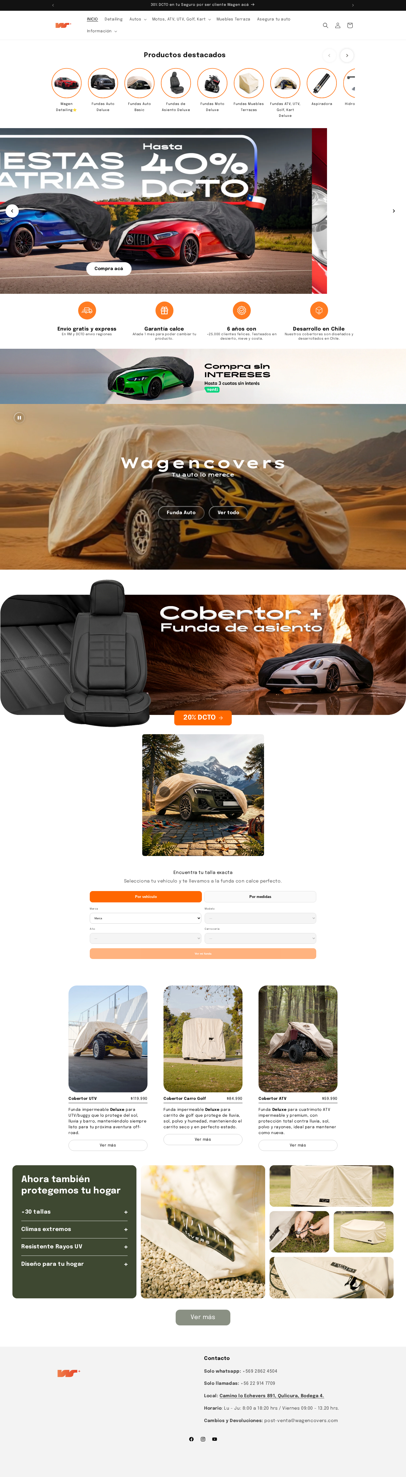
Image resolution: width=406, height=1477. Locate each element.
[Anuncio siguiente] (353, 5)
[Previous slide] (329, 55)
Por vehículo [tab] (146, 897)
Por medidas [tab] (260, 897)
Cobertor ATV (272, 1099)
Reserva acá (203, 268)
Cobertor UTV (82, 1099)
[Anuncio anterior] (53, 5)
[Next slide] (347, 55)
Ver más (203, 1317)
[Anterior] (12, 211)
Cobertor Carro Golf (185, 1099)
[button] (137, 19)
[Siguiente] (393, 211)
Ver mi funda (203, 953)
